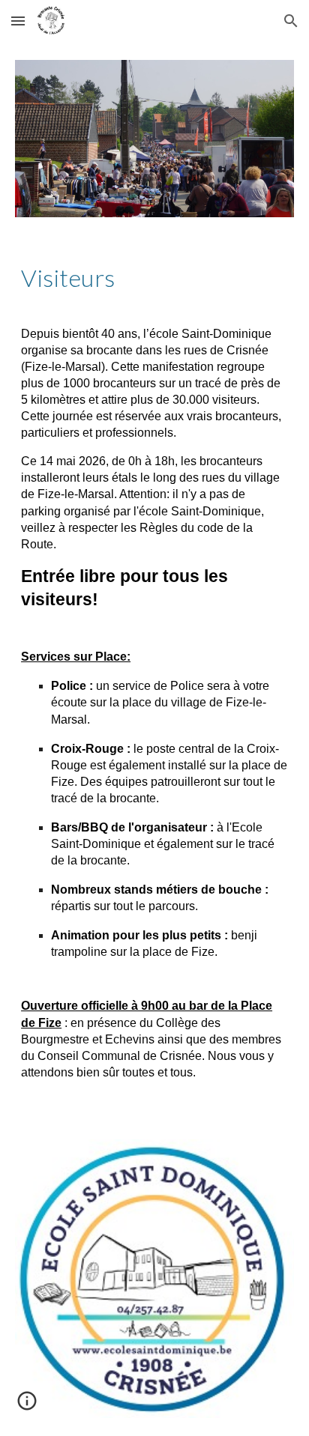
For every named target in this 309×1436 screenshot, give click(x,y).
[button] (18, 20)
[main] (154, 278)
